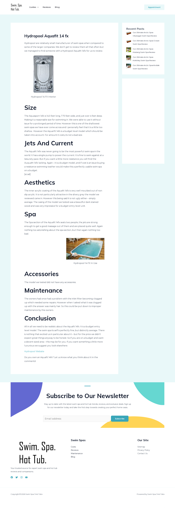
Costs (73, 447)
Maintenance (77, 453)
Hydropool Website (34, 351)
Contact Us (142, 453)
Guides (32, 7)
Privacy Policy (143, 450)
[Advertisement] (143, 121)
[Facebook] (12, 477)
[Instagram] (21, 477)
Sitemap (141, 447)
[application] (37, 7)
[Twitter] (17, 477)
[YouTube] (26, 477)
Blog (57, 7)
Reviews (47, 7)
